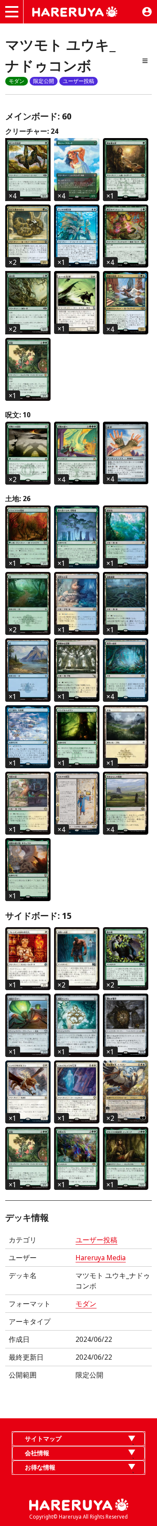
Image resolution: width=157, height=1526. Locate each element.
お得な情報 (40, 1467)
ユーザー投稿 (96, 1240)
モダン (85, 1303)
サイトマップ (43, 1438)
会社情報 (37, 1453)
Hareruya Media (100, 1257)
